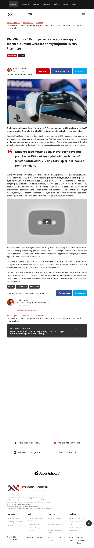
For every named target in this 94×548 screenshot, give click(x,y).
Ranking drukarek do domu (76, 523)
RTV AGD (46, 4)
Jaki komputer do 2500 (15, 518)
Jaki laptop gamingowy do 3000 (56, 525)
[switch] (30, 14)
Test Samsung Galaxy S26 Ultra (35, 519)
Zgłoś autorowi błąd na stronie (28, 310)
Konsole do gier (22, 286)
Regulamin (40, 537)
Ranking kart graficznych (77, 518)
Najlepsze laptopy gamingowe (54, 519)
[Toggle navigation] (83, 14)
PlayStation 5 (34, 286)
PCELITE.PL (61, 537)
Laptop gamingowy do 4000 (56, 531)
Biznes (65, 4)
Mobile (56, 4)
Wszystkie (13, 4)
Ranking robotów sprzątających (75, 529)
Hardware (25, 4)
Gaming (36, 4)
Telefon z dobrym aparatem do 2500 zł (35, 529)
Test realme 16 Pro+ (34, 524)
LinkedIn (27, 305)
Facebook (20, 305)
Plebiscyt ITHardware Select (81, 540)
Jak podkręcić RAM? (14, 525)
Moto (74, 4)
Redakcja (30, 537)
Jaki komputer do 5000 (15, 522)
